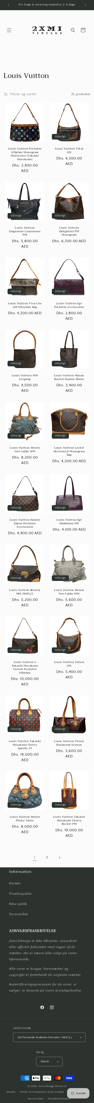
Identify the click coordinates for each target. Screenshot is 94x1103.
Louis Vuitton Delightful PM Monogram (69, 231)
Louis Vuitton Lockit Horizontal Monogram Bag (69, 451)
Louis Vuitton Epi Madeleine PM (69, 521)
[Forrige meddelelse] (8, 5)
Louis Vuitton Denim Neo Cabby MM (25, 449)
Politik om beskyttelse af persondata (42, 1092)
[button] (9, 30)
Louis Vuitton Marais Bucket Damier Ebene (69, 377)
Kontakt (15, 883)
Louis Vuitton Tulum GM (69, 664)
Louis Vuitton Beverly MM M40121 (25, 591)
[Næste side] (59, 858)
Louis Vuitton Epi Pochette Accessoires (69, 305)
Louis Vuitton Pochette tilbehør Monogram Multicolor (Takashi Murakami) (25, 154)
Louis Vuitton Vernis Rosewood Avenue (69, 743)
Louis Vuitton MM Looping (25, 377)
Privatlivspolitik (20, 894)
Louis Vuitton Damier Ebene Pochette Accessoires (25, 523)
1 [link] (34, 857)
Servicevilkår (18, 914)
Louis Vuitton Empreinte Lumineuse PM (24, 231)
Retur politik (18, 904)
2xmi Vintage (46, 1086)
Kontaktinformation (59, 1098)
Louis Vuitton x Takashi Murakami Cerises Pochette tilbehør (25, 667)
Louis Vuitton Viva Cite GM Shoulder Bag (25, 305)
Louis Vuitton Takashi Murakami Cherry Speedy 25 (25, 745)
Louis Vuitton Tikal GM (69, 150)
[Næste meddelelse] (86, 5)
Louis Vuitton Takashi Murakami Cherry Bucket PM (69, 820)
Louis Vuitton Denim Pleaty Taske (25, 818)
